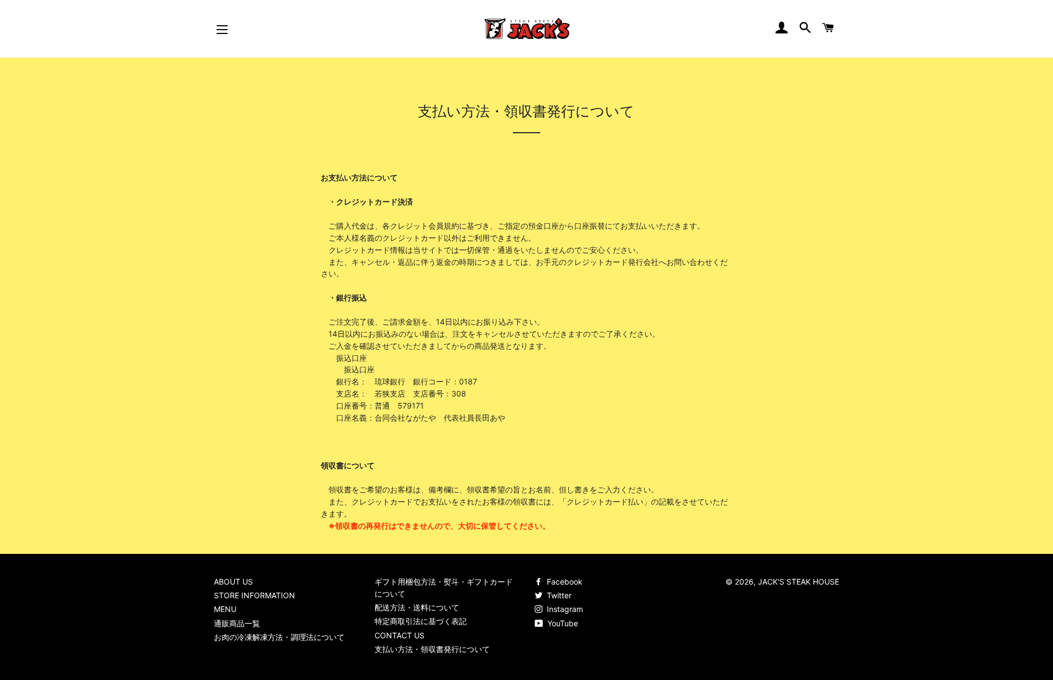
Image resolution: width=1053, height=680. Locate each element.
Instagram (564, 609)
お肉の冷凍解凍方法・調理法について (279, 637)
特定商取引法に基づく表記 (421, 621)
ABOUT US (233, 581)
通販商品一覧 (237, 623)
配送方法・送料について (417, 607)
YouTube (561, 623)
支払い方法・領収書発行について (432, 649)
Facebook (563, 581)
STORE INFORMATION (254, 595)
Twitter (558, 595)
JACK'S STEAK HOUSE (798, 581)
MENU (225, 609)
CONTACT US (399, 635)
